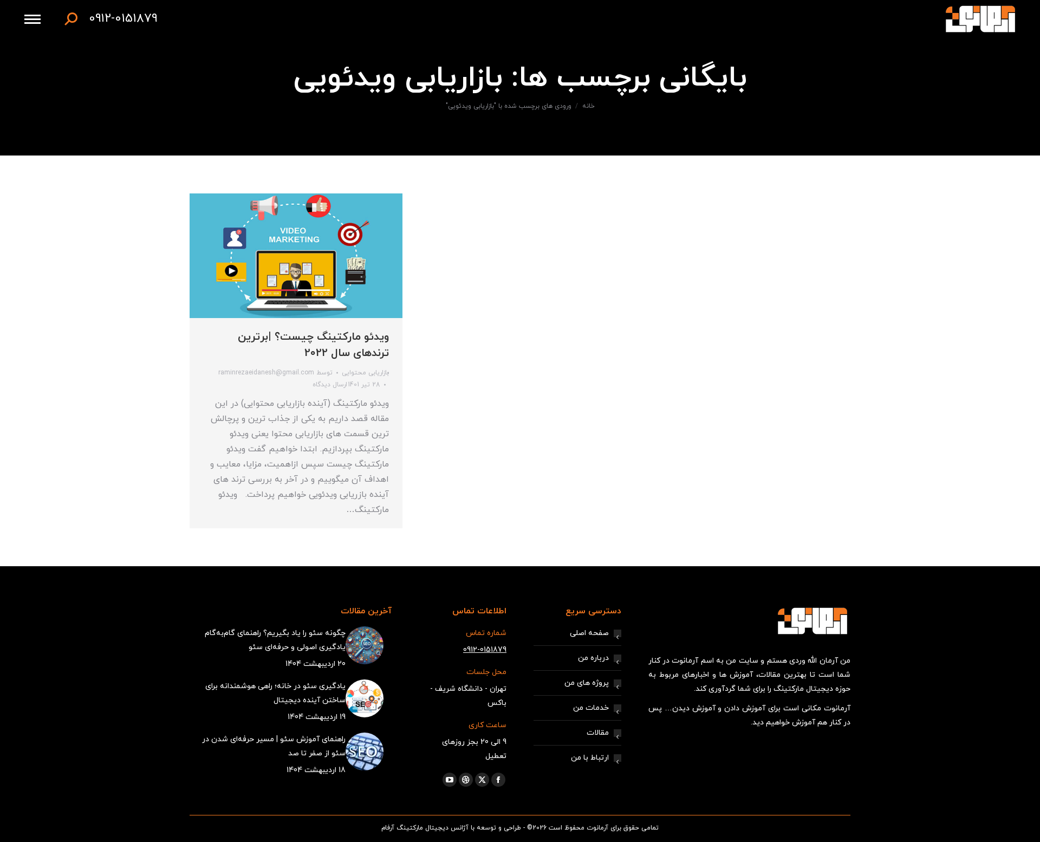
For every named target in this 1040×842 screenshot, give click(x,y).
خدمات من (591, 708)
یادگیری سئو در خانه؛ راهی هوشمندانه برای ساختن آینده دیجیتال (275, 693)
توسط (275, 372)
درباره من (593, 658)
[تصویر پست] (365, 645)
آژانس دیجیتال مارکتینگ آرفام (425, 828)
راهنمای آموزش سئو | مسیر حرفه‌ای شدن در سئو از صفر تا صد (274, 746)
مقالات (598, 733)
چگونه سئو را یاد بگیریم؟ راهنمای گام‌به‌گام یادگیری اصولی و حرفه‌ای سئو (275, 640)
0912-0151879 (123, 19)
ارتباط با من (590, 758)
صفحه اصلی (589, 633)
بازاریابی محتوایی (365, 372)
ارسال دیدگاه (330, 384)
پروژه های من (586, 683)
